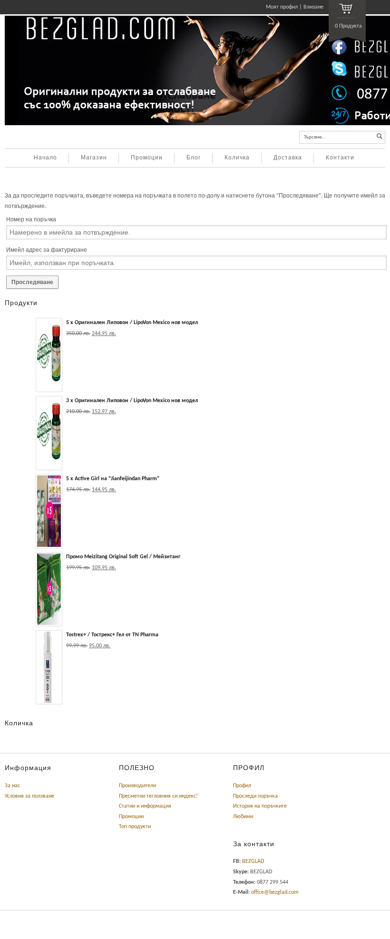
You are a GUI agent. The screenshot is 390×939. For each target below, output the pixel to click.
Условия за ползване (29, 796)
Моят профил (282, 7)
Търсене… (314, 137)
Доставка (287, 158)
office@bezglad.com (275, 892)
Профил (242, 786)
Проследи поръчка (255, 796)
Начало (45, 158)
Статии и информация (145, 806)
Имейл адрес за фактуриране (46, 250)
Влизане (313, 7)
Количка (237, 158)
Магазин (94, 158)
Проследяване (32, 282)
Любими (243, 817)
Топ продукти (135, 827)
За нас (12, 786)
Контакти (340, 158)
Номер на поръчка (31, 219)
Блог (193, 158)
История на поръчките (260, 806)
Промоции (147, 158)
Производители (137, 786)
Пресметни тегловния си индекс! (158, 796)
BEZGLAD (253, 861)
